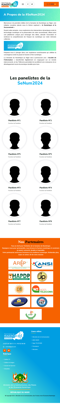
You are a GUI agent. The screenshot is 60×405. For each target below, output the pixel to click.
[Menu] (23, 4)
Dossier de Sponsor (9, 365)
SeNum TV (7, 359)
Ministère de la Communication (40, 337)
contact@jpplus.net (10, 346)
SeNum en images (9, 362)
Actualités (7, 369)
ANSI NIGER (35, 340)
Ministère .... (35, 349)
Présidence (35, 346)
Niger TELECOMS (37, 343)
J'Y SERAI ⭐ (52, 4)
